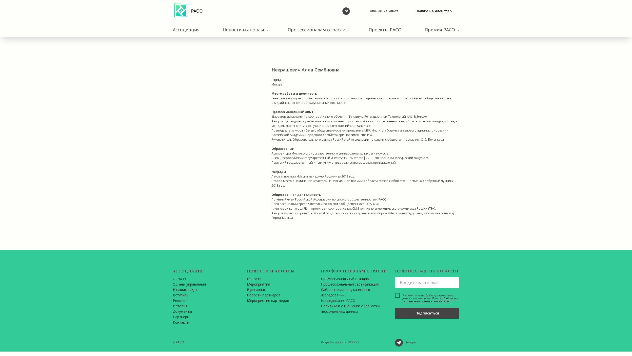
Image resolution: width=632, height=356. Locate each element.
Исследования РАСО (338, 300)
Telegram (412, 342)
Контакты (181, 322)
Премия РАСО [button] (440, 30)
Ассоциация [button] (187, 30)
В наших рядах (185, 289)
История (180, 306)
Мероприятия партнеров (268, 300)
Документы (182, 311)
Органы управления (189, 284)
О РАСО (179, 278)
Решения (180, 300)
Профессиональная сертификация (350, 284)
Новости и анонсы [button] (244, 30)
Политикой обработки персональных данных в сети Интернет (430, 300)
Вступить (181, 295)
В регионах (256, 289)
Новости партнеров (263, 295)
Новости (254, 278)
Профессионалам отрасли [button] (317, 30)
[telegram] (346, 11)
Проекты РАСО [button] (386, 30)
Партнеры (181, 316)
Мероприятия (258, 284)
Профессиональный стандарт (346, 278)
